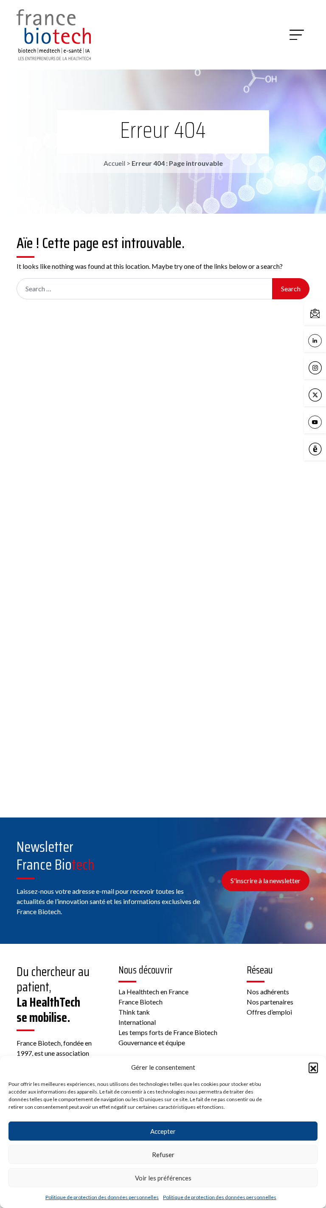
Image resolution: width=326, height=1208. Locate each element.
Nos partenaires (270, 1002)
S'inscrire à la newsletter (265, 880)
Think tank (134, 1012)
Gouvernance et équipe (151, 1042)
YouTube (324, 421)
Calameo (324, 448)
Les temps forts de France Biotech (167, 1032)
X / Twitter (324, 394)
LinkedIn (324, 340)
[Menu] (296, 35)
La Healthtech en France (153, 992)
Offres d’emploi (269, 1012)
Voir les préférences (163, 1178)
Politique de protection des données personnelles (102, 1197)
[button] (313, 1067)
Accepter (163, 1131)
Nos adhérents (268, 992)
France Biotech (140, 1002)
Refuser (163, 1154)
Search (291, 289)
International (137, 1022)
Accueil (114, 163)
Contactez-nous (324, 313)
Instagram (324, 367)
